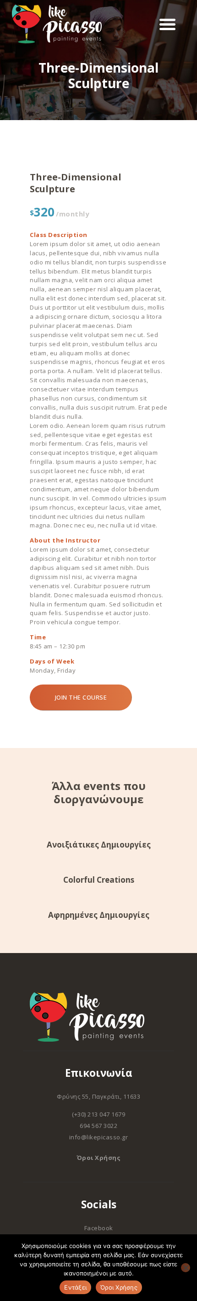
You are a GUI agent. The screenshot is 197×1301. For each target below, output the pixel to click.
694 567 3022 (98, 1126)
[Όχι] (185, 1267)
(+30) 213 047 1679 (98, 1114)
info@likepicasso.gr (98, 1137)
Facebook (98, 1228)
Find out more (99, 849)
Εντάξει (75, 1287)
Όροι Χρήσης (99, 1158)
